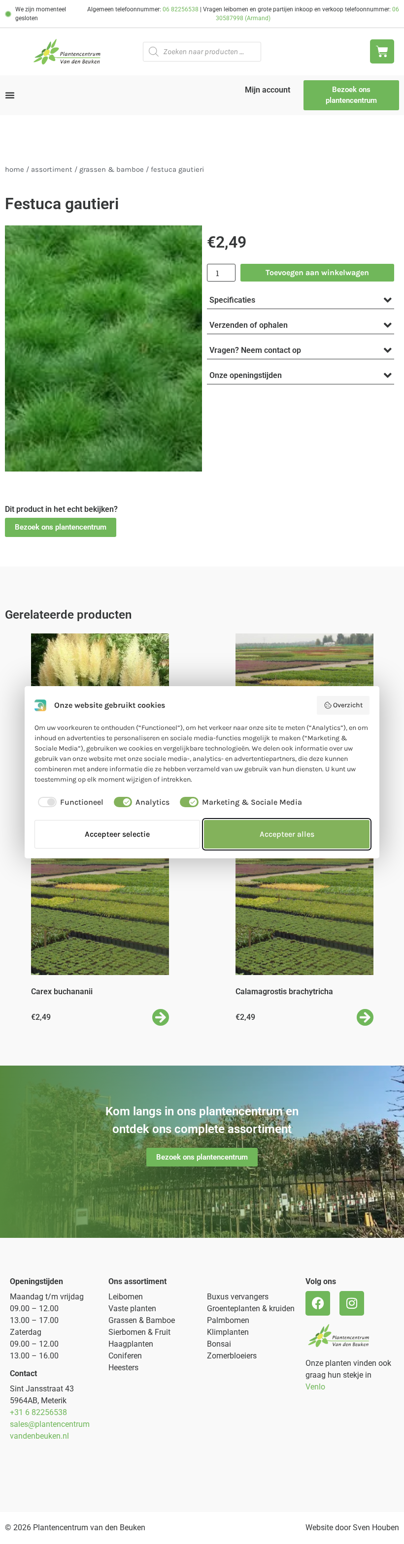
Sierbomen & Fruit (139, 1332)
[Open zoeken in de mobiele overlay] (202, 52)
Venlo (315, 1386)
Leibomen (125, 1296)
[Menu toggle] (10, 95)
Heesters (123, 1367)
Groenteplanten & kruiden (251, 1308)
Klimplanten (228, 1332)
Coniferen (125, 1355)
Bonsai (219, 1344)
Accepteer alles (287, 834)
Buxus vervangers (238, 1296)
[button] (60, 527)
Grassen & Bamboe (111, 169)
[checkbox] (68, 802)
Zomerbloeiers (232, 1355)
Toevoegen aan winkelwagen (317, 272)
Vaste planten (132, 1308)
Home (14, 169)
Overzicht (348, 705)
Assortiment (51, 169)
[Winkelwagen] (382, 51)
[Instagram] (351, 1303)
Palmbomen (228, 1320)
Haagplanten (130, 1344)
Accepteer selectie (117, 834)
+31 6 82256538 (38, 1412)
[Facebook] (317, 1303)
